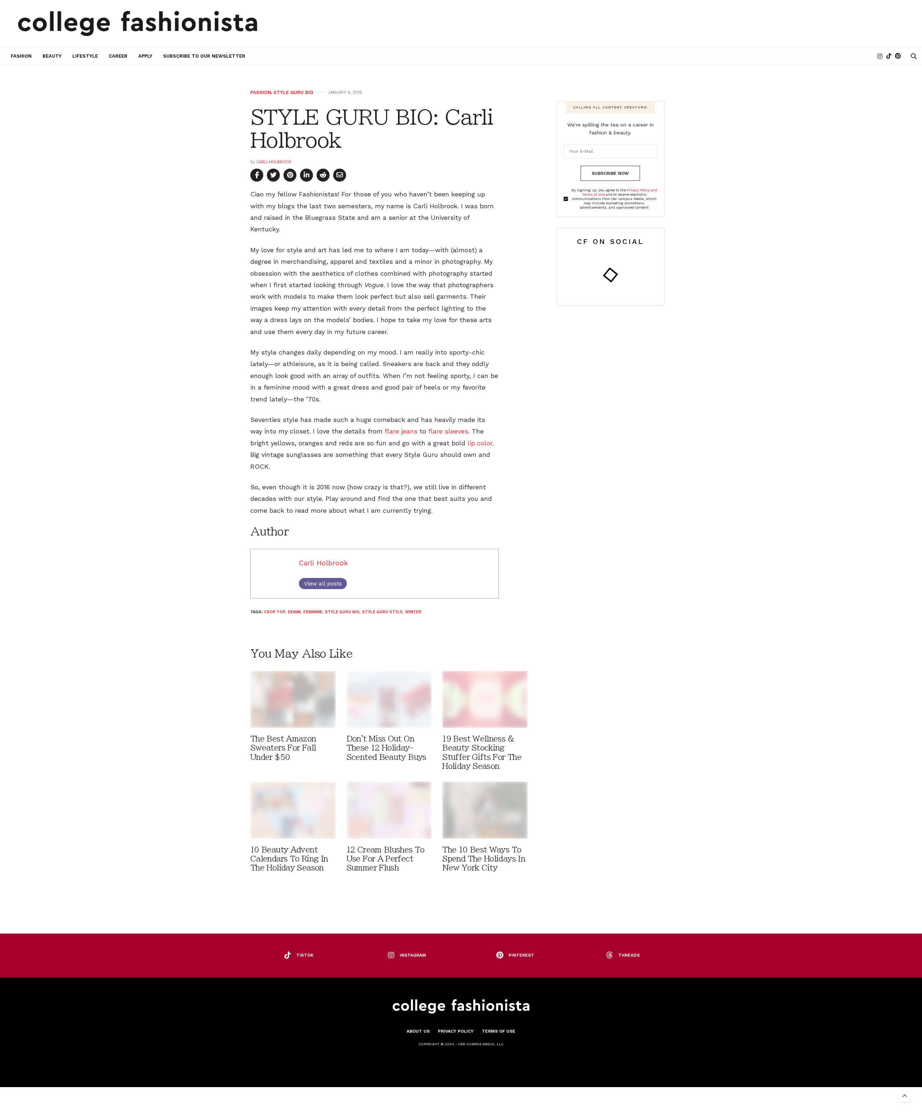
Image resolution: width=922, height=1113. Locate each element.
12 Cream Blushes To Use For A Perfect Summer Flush (385, 859)
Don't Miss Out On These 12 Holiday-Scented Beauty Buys (386, 748)
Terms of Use (498, 1031)
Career (118, 56)
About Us (418, 1031)
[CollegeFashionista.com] (138, 23)
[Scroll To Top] (904, 1095)
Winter (413, 612)
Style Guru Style (382, 612)
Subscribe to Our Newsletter (204, 56)
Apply (145, 56)
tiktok (304, 955)
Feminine (312, 612)
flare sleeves (448, 431)
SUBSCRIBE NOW (610, 173)
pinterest (521, 955)
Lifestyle (85, 56)
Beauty (52, 56)
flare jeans (401, 431)
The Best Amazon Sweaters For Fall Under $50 (283, 748)
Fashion (21, 56)
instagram (413, 955)
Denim (294, 612)
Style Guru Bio (293, 92)
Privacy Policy (456, 1031)
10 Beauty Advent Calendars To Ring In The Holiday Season (289, 859)
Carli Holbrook (273, 162)
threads (629, 955)
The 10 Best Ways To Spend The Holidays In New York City (483, 859)
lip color (479, 443)
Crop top (274, 612)
